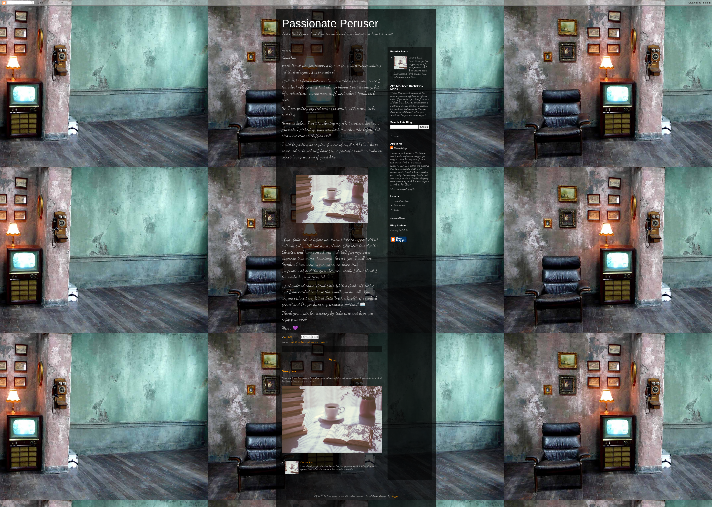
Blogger (394, 496)
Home (332, 359)
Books (322, 342)
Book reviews (311, 342)
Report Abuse (397, 218)
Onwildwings (400, 148)
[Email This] (302, 337)
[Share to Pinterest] (317, 337)
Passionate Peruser (330, 23)
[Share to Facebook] (313, 337)
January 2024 (397, 230)
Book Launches (296, 342)
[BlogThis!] (306, 337)
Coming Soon (289, 371)
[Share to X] (310, 337)
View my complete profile (402, 188)
